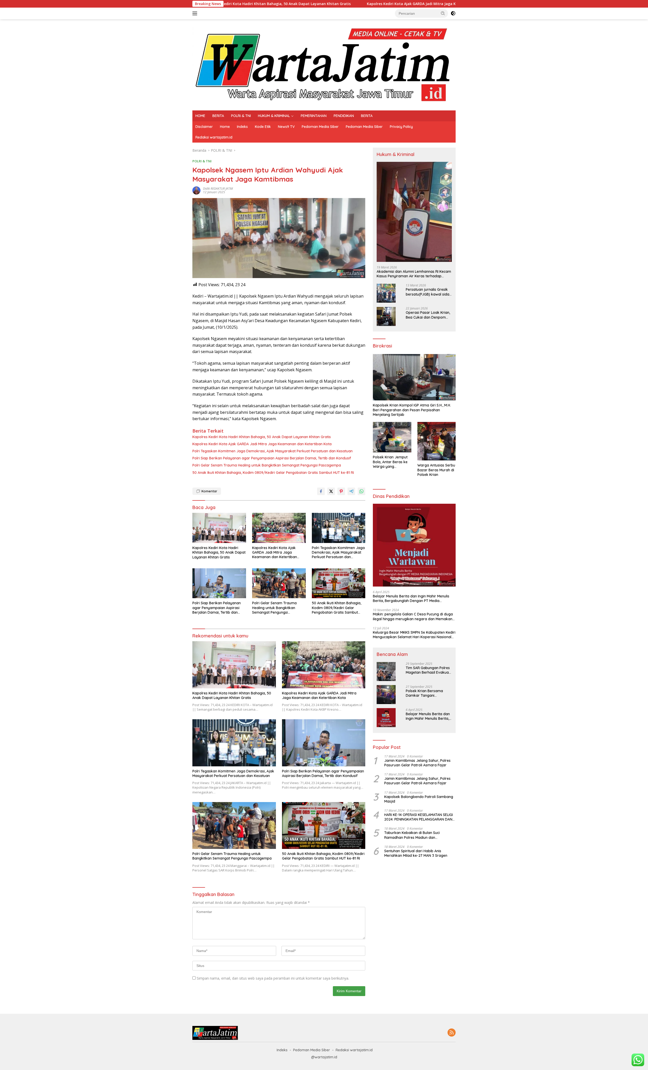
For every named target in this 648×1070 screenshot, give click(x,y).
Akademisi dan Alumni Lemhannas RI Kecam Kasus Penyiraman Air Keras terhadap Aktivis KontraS (414, 273)
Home (225, 126)
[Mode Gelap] (453, 13)
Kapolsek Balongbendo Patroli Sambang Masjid (418, 799)
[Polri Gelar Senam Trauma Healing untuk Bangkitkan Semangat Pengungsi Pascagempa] (279, 583)
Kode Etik (263, 126)
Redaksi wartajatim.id (213, 137)
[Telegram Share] (351, 491)
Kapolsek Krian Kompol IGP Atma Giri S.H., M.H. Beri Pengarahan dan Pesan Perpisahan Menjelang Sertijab (412, 410)
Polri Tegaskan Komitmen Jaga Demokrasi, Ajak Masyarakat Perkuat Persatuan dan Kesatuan (272, 451)
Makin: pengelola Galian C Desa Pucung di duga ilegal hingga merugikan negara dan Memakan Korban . (413, 616)
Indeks (242, 126)
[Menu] (195, 13)
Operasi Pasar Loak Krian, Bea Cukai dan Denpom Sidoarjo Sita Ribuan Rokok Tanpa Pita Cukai (428, 315)
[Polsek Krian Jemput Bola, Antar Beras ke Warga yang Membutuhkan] (392, 437)
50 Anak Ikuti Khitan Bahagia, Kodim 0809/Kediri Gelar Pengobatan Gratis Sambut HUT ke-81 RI (273, 472)
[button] (443, 13)
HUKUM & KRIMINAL (274, 115)
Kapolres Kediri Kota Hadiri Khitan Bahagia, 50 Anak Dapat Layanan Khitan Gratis (261, 437)
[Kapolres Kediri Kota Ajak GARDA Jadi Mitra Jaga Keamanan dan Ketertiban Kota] (279, 528)
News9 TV (286, 126)
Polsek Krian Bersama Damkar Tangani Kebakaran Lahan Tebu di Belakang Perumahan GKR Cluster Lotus (428, 693)
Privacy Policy (401, 126)
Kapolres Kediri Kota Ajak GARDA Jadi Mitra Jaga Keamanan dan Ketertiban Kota (351, 4)
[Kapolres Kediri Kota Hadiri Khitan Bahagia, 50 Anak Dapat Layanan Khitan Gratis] (219, 528)
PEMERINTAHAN (314, 115)
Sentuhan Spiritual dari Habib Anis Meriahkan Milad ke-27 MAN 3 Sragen (415, 853)
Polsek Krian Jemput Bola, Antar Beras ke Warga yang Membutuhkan (390, 462)
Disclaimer (204, 126)
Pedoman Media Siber (320, 126)
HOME (200, 115)
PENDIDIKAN (344, 115)
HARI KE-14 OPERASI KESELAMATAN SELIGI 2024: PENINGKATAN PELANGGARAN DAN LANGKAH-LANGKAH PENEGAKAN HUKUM (418, 817)
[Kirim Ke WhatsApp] (361, 491)
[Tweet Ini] (331, 491)
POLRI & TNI (241, 115)
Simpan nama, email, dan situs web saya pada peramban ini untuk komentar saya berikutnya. (273, 978)
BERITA (218, 115)
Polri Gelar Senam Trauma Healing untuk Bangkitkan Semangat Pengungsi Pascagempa (266, 465)
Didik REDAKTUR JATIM (218, 188)
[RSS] (452, 1032)
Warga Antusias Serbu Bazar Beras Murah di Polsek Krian (436, 470)
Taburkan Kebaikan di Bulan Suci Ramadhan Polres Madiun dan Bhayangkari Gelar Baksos (412, 835)
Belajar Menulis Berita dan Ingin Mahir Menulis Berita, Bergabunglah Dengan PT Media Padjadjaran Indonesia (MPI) (411, 598)
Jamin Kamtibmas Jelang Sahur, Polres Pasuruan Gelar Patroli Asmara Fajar (417, 762)
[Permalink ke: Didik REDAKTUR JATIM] (196, 190)
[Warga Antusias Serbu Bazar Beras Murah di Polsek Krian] (436, 441)
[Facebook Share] (321, 491)
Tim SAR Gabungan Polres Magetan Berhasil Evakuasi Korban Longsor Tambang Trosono (428, 670)
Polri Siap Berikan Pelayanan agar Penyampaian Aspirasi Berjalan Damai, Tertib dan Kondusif (271, 458)
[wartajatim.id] (324, 64)
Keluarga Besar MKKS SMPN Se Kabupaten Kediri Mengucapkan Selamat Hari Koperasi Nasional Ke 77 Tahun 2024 (414, 634)
